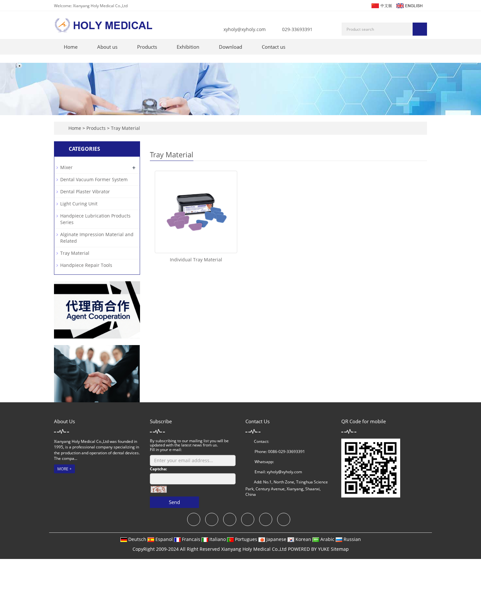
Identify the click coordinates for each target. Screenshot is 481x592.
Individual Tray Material (196, 259)
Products (147, 47)
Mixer (66, 167)
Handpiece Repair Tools (86, 265)
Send (174, 502)
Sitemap (340, 549)
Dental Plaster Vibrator (85, 191)
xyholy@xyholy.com (244, 29)
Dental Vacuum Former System (94, 179)
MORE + (64, 469)
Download (230, 47)
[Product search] (420, 29)
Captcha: (158, 469)
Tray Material (125, 128)
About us (107, 47)
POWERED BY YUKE (309, 549)
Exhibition (188, 47)
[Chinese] (381, 5)
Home (71, 47)
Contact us (273, 47)
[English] (409, 5)
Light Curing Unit (79, 203)
